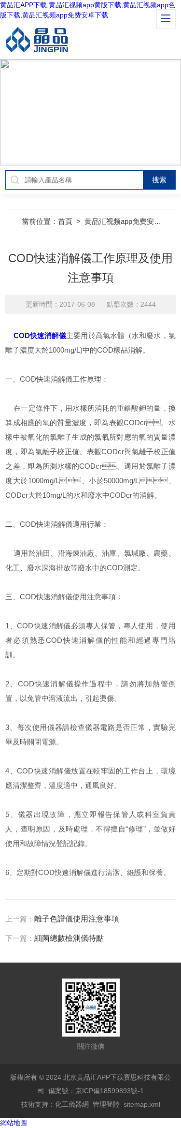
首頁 (65, 221)
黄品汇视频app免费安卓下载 (130, 221)
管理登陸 (106, 1104)
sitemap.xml (142, 1104)
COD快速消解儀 (40, 335)
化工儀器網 (72, 1104)
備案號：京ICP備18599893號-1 (96, 1091)
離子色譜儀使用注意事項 (76, 919)
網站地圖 (13, 1123)
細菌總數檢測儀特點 (69, 938)
